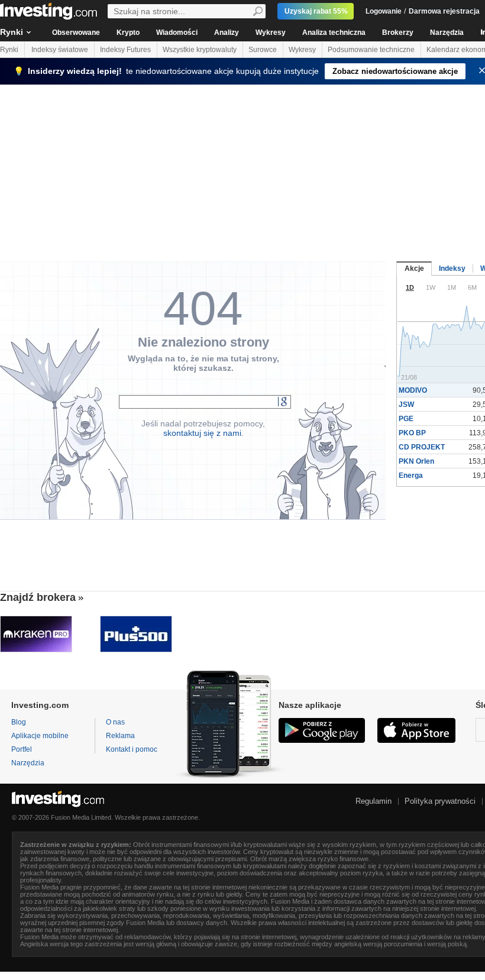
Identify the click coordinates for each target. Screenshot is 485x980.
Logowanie (384, 11)
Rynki (9, 50)
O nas (115, 722)
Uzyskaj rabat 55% (316, 11)
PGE (406, 419)
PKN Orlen (416, 461)
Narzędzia (447, 32)
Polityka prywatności (440, 801)
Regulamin (373, 801)
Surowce (262, 50)
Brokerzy (397, 32)
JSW (406, 404)
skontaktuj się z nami (202, 433)
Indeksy (452, 268)
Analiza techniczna (334, 32)
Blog (18, 722)
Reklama (120, 736)
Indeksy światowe (59, 50)
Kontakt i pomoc (131, 749)
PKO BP (412, 433)
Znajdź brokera (38, 597)
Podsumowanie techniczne (371, 50)
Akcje (414, 268)
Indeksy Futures (125, 50)
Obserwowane (76, 32)
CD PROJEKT (422, 447)
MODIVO (413, 390)
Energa (411, 475)
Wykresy (271, 32)
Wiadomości (177, 32)
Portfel (21, 749)
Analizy (226, 32)
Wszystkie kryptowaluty (200, 50)
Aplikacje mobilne (40, 736)
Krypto (128, 32)
